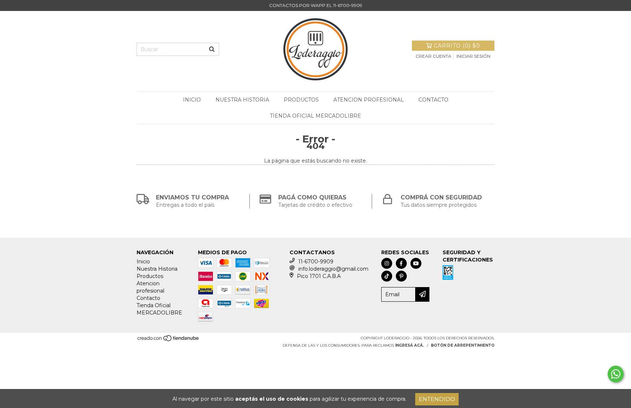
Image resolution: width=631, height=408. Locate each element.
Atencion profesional (368, 99)
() (457, 45)
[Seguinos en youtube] (415, 263)
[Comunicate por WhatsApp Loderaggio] (616, 374)
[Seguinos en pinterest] (401, 276)
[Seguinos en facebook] (401, 263)
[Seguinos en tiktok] (386, 276)
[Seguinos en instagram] (386, 263)
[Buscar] (211, 49)
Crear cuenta (433, 56)
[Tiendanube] (168, 340)
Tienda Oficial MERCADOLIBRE (315, 116)
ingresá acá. (409, 345)
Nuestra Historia (242, 99)
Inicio (192, 99)
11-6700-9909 (315, 261)
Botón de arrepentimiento (462, 345)
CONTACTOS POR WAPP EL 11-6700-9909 (315, 5)
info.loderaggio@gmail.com (333, 269)
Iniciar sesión (473, 56)
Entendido (437, 399)
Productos (301, 99)
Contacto (433, 99)
